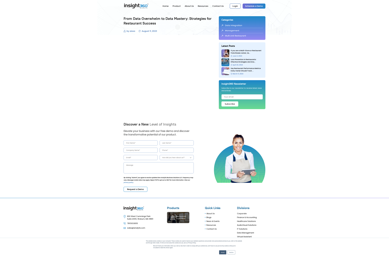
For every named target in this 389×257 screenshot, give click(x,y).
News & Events (213, 221)
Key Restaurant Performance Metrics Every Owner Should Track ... (246, 69)
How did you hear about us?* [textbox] (173, 157)
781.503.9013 (132, 223)
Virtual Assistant (244, 236)
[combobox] (177, 157)
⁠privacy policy (128, 182)
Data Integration (233, 25)
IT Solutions (242, 229)
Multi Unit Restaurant (235, 35)
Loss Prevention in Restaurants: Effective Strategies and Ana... (243, 60)
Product (177, 6)
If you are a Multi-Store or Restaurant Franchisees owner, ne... (246, 51)
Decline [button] (231, 252)
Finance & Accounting (247, 217)
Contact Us (218, 6)
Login (235, 6)
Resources (203, 6)
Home (166, 6)
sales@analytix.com (136, 228)
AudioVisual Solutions (246, 225)
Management (232, 30)
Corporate (242, 213)
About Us (189, 6)
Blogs (208, 217)
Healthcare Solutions (246, 221)
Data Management (245, 232)
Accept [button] (223, 252)
